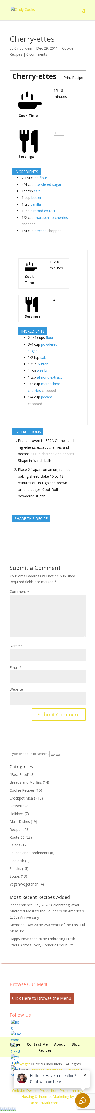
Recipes (16, 829)
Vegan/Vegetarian (24, 884)
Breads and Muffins (26, 782)
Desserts (17, 805)
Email (16, 667)
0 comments (36, 54)
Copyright (22, 1064)
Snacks (15, 868)
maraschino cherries (51, 217)
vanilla (36, 204)
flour (43, 177)
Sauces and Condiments (29, 852)
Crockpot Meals (22, 798)
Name (16, 645)
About (59, 1044)
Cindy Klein (23, 48)
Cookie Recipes (22, 790)
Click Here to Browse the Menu (41, 998)
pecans (40, 230)
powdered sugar (48, 184)
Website (16, 689)
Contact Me (37, 1044)
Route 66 (17, 837)
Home (15, 1044)
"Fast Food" (19, 774)
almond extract (43, 210)
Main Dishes (20, 821)
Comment (19, 591)
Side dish (17, 860)
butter (36, 197)
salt (37, 191)
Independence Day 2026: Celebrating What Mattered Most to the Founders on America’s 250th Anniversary (47, 911)
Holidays (17, 813)
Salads (15, 845)
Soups (15, 876)
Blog (76, 1044)
